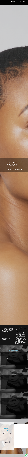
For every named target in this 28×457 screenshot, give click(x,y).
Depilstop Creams (12, 1)
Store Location (17, 3)
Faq (20, 1)
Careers (18, 1)
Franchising (24, 1)
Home (8, 1)
